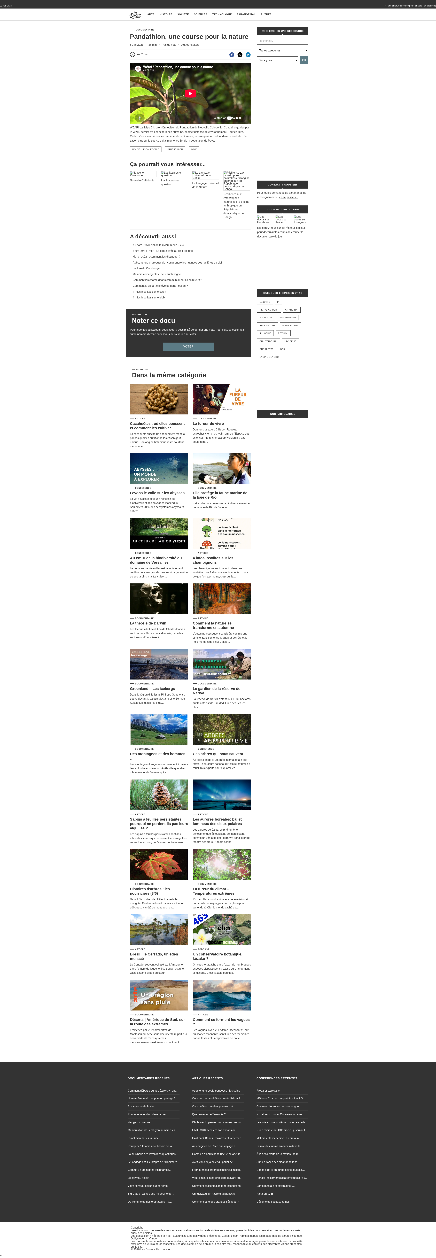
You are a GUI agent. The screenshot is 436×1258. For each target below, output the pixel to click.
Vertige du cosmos (139, 1122)
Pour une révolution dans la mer (147, 1114)
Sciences (200, 14)
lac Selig (290, 341)
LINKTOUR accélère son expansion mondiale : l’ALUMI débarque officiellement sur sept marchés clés (214, 1130)
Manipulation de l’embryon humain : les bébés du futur (151, 1130)
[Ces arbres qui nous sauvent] (222, 729)
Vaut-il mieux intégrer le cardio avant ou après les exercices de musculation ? (216, 1178)
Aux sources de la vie (141, 1106)
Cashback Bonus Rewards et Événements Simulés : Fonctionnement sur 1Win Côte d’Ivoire (217, 1138)
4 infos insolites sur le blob (149, 297)
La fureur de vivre (208, 423)
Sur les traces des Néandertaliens (276, 1162)
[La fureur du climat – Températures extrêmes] (222, 864)
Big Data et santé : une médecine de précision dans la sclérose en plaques (150, 1194)
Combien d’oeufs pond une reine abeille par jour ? (216, 1154)
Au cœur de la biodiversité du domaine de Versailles (156, 560)
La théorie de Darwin (148, 623)
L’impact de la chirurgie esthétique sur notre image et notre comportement (279, 1170)
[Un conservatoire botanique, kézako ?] (222, 930)
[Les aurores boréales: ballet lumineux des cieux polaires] (222, 795)
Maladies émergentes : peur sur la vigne (157, 274)
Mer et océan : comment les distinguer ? (157, 256)
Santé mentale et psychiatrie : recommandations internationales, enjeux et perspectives (281, 1186)
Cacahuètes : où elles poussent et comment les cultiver (157, 425)
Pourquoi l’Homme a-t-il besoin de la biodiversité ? (150, 1146)
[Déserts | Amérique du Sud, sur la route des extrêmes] (159, 995)
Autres (266, 14)
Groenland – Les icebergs (152, 688)
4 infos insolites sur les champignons (213, 560)
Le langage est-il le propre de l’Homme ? (152, 1162)
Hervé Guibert (269, 310)
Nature (195, 44)
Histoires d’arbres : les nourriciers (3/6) (150, 891)
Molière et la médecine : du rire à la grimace (277, 1138)
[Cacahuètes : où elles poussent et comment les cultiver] (159, 399)
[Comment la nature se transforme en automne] (222, 599)
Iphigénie (265, 333)
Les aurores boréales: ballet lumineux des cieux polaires (217, 821)
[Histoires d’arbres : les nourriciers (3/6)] (159, 864)
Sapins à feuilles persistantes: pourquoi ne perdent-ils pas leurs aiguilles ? (159, 823)
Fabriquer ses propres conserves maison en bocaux (216, 1170)
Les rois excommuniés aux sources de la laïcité (281, 1123)
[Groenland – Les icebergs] (159, 664)
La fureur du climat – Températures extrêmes (213, 891)
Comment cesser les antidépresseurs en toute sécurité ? (216, 1186)
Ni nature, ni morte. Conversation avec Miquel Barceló (279, 1115)
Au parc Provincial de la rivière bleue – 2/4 (158, 245)
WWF (194, 149)
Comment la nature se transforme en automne (213, 625)
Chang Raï (291, 310)
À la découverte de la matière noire (277, 1154)
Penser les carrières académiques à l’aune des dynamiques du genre (282, 1178)
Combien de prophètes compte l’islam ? (216, 1098)
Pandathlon (175, 149)
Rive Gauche (268, 325)
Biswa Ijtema (290, 325)
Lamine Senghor (270, 357)
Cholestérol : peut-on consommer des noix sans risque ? (217, 1123)
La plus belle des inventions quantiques (152, 1154)
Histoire (166, 14)
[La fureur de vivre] (222, 399)
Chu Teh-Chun (269, 341)
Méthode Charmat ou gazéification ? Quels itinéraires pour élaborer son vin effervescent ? (282, 1099)
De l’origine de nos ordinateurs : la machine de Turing (148, 1202)
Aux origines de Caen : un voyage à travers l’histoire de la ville (213, 1146)
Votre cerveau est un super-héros (148, 1185)
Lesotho (265, 302)
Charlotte (267, 349)
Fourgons (266, 318)
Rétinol (283, 333)
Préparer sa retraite (268, 1090)
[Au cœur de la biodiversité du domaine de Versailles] (159, 533)
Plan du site (162, 1249)
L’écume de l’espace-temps (273, 1201)
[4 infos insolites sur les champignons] (222, 533)
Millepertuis (287, 318)
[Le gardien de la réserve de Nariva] (222, 664)
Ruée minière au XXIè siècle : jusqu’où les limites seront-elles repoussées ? (282, 1130)
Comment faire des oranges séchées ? (215, 1201)
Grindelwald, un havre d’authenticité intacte (214, 1194)
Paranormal (246, 14)
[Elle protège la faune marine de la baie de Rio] (222, 468)
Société (183, 14)
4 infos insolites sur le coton (149, 291)
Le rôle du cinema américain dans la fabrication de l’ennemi (278, 1146)
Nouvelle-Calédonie (145, 149)
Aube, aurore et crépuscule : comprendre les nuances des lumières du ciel (177, 262)
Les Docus (146, 1249)
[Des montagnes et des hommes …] (159, 729)
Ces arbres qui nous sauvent (218, 754)
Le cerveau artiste (138, 1177)
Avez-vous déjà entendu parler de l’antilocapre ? (212, 1162)
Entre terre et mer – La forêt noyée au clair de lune (163, 250)
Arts (150, 14)
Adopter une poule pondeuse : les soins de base (218, 1091)
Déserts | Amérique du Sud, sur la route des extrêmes (157, 1021)
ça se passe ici (288, 197)
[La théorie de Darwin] (159, 599)
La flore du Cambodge (146, 268)
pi (278, 302)
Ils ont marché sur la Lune (143, 1138)
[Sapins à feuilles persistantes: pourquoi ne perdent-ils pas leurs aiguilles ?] (159, 795)
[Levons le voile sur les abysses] (159, 468)
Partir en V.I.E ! (265, 1193)
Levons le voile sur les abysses (157, 493)
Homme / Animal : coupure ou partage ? (151, 1098)
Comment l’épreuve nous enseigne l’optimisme (277, 1107)
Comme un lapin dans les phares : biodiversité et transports (148, 1170)
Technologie (222, 14)
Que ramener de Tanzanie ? (209, 1114)
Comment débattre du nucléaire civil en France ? (151, 1091)
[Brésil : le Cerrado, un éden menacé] (159, 930)
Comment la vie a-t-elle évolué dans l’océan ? (160, 285)
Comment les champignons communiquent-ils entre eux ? (167, 280)
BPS (282, 349)
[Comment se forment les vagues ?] (222, 995)
